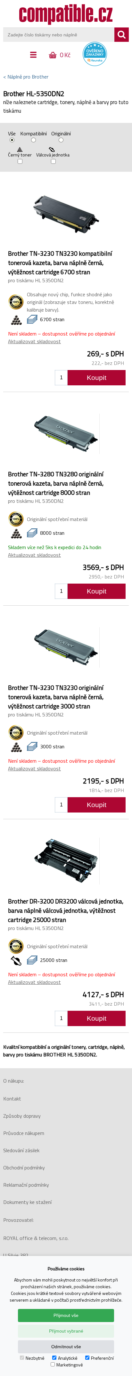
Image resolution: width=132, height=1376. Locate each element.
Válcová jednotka (53, 154)
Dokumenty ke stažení (27, 1202)
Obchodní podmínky (24, 1167)
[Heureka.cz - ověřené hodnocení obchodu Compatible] (95, 64)
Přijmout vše (66, 1315)
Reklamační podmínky (26, 1185)
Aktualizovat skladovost (34, 341)
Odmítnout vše (66, 1346)
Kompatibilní (33, 134)
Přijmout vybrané (66, 1331)
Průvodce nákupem (23, 1133)
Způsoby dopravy (22, 1116)
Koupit (96, 377)
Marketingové (69, 1364)
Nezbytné (35, 1358)
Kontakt (12, 1098)
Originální (61, 134)
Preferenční (102, 1358)
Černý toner (20, 154)
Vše (12, 134)
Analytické (68, 1358)
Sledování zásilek (21, 1150)
